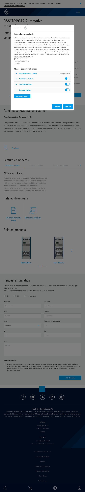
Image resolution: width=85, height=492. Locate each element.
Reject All (68, 106)
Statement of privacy (22, 61)
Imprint (17, 63)
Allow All (57, 106)
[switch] (67, 78)
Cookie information (21, 59)
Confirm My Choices (22, 97)
